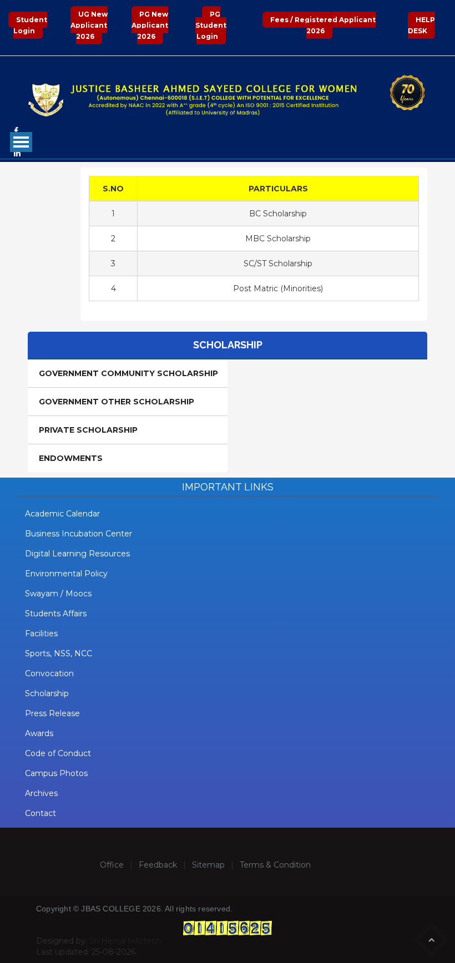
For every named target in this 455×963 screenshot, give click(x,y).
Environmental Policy (66, 574)
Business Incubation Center (78, 534)
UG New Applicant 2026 (89, 25)
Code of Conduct (58, 753)
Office (112, 865)
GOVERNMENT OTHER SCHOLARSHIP (116, 402)
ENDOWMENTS (71, 458)
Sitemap (208, 865)
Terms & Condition (275, 865)
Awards (39, 733)
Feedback (158, 865)
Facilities (41, 633)
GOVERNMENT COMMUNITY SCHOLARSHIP (128, 373)
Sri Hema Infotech (125, 941)
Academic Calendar (62, 514)
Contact (40, 813)
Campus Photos (56, 773)
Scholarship (47, 693)
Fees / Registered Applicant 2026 (323, 25)
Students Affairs (56, 614)
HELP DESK (421, 25)
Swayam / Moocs (58, 594)
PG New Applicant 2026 (150, 25)
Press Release (52, 713)
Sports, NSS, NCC (58, 653)
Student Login (30, 25)
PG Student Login (210, 25)
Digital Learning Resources (77, 554)
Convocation (49, 673)
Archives (41, 793)
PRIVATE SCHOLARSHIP (88, 430)
